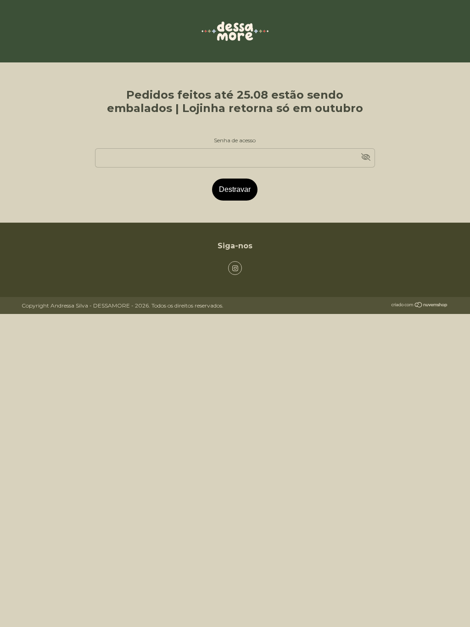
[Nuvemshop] (419, 305)
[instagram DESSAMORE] (235, 268)
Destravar (235, 189)
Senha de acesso (235, 140)
